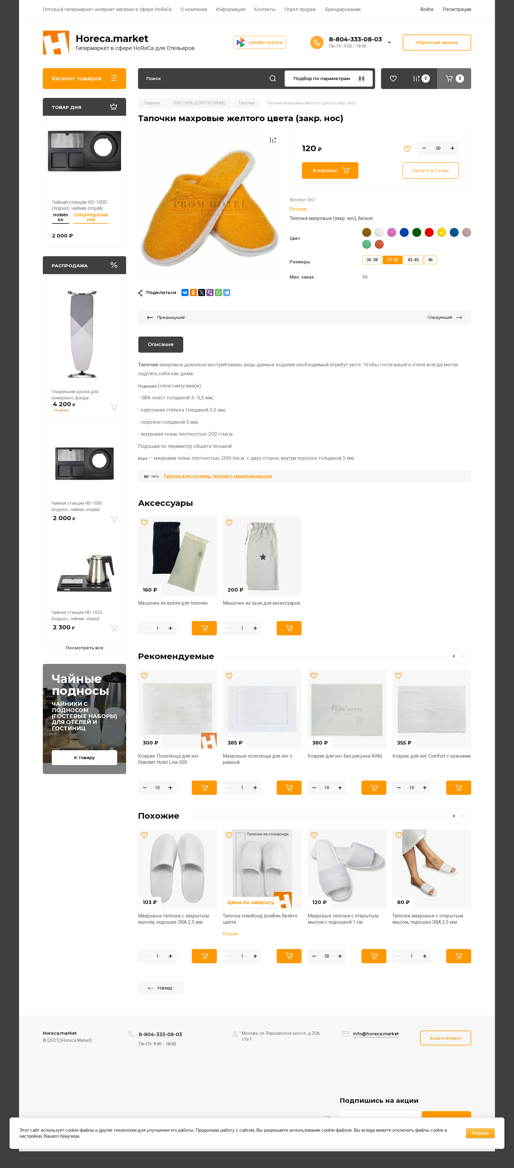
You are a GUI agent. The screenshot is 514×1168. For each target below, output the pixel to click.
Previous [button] (453, 656)
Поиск (273, 79)
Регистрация (457, 9)
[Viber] (210, 292)
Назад (164, 988)
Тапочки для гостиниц (187, 476)
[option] (209, 203)
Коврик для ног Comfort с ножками (431, 756)
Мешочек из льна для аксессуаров (261, 603)
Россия (298, 209)
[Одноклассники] (193, 292)
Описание (161, 344)
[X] (201, 292)
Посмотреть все (85, 648)
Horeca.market (112, 38)
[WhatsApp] (218, 292)
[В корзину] (114, 407)
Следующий (440, 317)
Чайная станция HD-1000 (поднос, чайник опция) (79, 205)
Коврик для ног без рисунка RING (345, 756)
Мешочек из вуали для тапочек (173, 603)
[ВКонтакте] (185, 292)
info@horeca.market (376, 1033)
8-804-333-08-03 (355, 39)
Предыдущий (171, 317)
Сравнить (272, 140)
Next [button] (465, 656)
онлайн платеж (266, 42)
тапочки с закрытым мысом (242, 476)
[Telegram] (226, 292)
